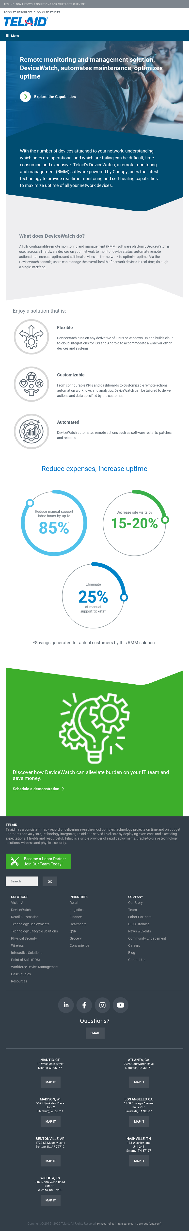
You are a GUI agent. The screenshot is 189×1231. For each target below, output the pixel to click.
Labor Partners (139, 916)
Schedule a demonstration (36, 788)
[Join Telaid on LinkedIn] (66, 1005)
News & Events (139, 931)
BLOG (37, 12)
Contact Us (136, 959)
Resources (19, 981)
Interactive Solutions (26, 952)
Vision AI (17, 902)
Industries (79, 896)
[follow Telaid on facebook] (84, 1005)
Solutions (19, 896)
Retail (74, 902)
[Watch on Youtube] (120, 1005)
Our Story (135, 902)
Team (132, 909)
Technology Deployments (30, 924)
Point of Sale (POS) (25, 959)
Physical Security (24, 938)
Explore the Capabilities (55, 96)
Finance (76, 916)
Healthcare (78, 924)
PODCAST (10, 12)
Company (135, 896)
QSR (73, 931)
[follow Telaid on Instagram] (102, 1005)
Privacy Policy (105, 1223)
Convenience (79, 945)
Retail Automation (25, 916)
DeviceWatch (21, 909)
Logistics (76, 909)
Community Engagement (147, 938)
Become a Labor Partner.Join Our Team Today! (45, 861)
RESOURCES (24, 12)
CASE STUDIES (51, 12)
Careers (134, 945)
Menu (15, 35)
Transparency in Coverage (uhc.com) (138, 1223)
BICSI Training (139, 924)
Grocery (76, 938)
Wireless (17, 945)
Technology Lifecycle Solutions (34, 931)
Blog (131, 952)
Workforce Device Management (35, 966)
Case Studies (21, 974)
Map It (51, 1082)
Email (95, 1033)
